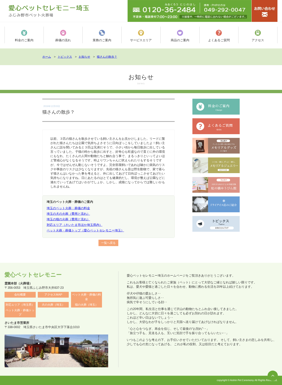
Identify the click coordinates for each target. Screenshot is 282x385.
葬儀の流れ (63, 40)
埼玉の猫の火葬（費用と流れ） (68, 219)
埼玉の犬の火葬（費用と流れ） (68, 213)
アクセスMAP (53, 294)
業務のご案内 (102, 40)
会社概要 (20, 294)
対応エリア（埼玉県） (20, 304)
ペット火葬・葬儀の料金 (86, 296)
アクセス (258, 40)
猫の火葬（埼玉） (86, 304)
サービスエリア (141, 40)
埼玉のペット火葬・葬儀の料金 (68, 208)
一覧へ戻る (108, 242)
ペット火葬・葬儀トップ (20, 312)
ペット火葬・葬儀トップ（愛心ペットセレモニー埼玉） (85, 230)
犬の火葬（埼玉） (53, 304)
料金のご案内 (24, 40)
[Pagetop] (273, 376)
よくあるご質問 (219, 40)
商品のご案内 (180, 40)
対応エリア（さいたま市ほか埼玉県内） (74, 225)
